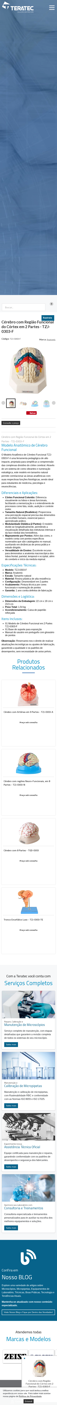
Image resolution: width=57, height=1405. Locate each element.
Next (54, 403)
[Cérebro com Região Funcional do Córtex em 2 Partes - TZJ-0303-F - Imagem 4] (46, 403)
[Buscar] (41, 307)
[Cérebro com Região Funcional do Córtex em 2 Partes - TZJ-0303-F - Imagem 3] (34, 403)
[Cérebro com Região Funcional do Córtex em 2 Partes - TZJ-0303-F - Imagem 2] (22, 403)
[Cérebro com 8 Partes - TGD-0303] (28, 851)
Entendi (28, 1401)
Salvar (33, 412)
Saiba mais (11, 1044)
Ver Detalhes (28, 728)
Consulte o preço (11, 423)
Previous (3, 403)
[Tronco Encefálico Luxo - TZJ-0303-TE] (28, 921)
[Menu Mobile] (52, 7)
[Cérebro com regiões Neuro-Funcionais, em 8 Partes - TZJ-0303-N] (28, 782)
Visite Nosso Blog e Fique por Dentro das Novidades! (28, 1312)
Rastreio (47, 317)
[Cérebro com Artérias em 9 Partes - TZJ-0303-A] (28, 713)
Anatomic (51, 339)
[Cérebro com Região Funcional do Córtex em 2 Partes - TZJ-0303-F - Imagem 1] (10, 403)
